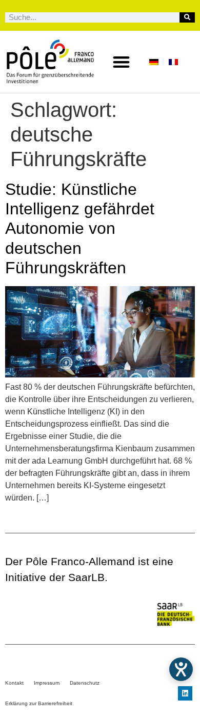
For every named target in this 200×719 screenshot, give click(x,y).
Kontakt (14, 683)
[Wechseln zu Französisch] (173, 62)
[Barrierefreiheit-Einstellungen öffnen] (181, 669)
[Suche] (187, 17)
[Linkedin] (185, 693)
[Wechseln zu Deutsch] (154, 62)
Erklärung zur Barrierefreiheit (38, 703)
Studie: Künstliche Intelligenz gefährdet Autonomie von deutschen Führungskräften (79, 228)
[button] (121, 61)
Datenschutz (84, 683)
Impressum (46, 683)
